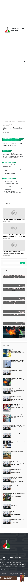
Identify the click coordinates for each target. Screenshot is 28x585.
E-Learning (10, 121)
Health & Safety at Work (19, 121)
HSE (4, 122)
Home (4, 121)
